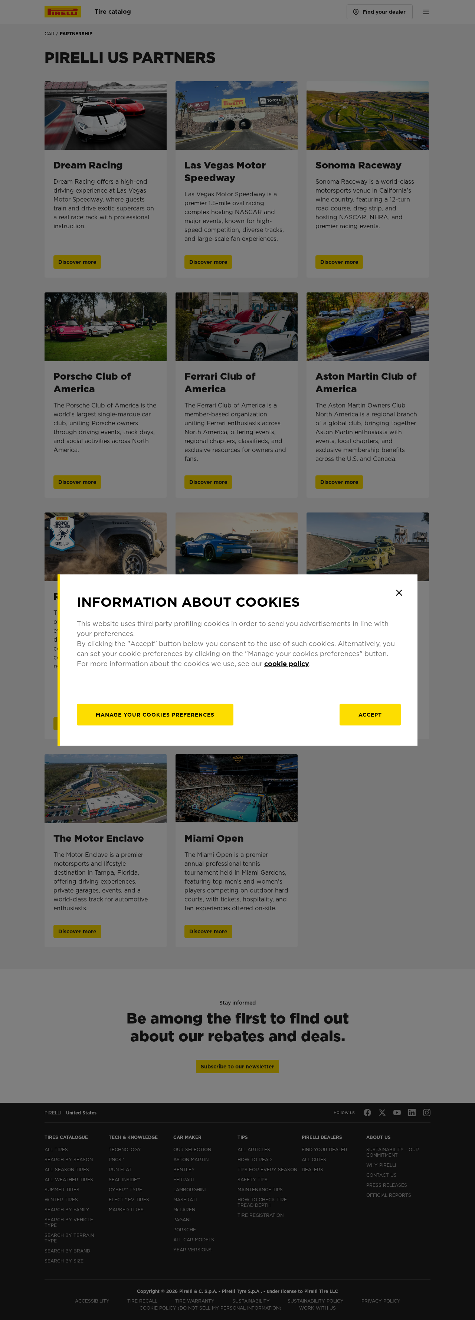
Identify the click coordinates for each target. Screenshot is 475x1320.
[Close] (399, 592)
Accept (370, 715)
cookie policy (286, 664)
